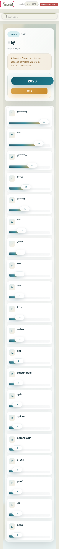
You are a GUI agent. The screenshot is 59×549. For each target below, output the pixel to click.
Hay (11, 42)
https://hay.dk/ (14, 48)
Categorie (32, 3)
